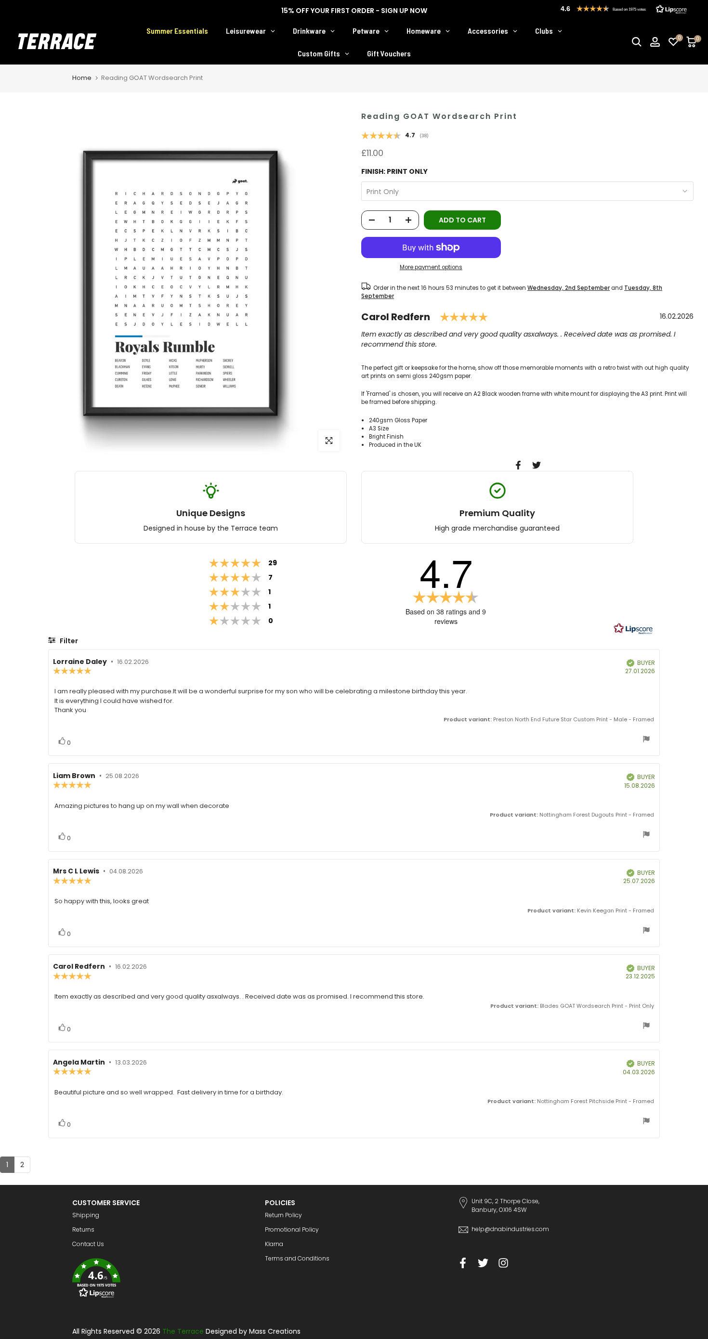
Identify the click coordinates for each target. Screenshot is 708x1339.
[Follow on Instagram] (503, 1263)
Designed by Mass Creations (253, 1331)
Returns (83, 1229)
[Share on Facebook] (518, 465)
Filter (68, 641)
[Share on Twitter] (536, 465)
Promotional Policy (292, 1229)
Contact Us (88, 1244)
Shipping (85, 1215)
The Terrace (183, 1331)
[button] (161, 1279)
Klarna (274, 1244)
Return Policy (283, 1215)
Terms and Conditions (297, 1258)
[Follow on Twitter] (483, 1263)
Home (82, 77)
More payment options (431, 267)
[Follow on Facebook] (463, 1263)
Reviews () (395, 136)
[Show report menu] (646, 740)
